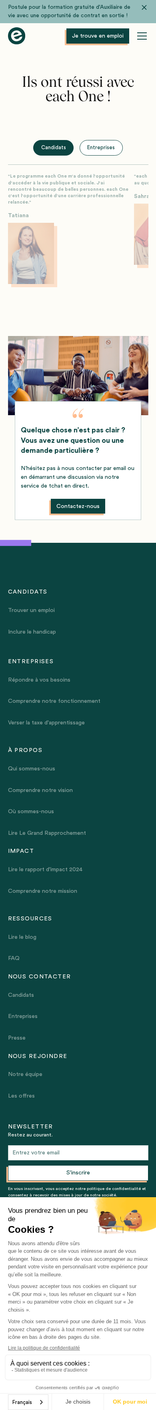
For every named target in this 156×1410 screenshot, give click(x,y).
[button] (140, 36)
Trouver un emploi (31, 610)
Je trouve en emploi (98, 36)
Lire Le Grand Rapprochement (47, 833)
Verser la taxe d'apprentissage (46, 723)
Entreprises (23, 1016)
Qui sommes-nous (31, 769)
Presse (17, 1038)
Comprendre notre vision (40, 790)
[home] (16, 36)
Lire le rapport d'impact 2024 (45, 869)
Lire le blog (22, 937)
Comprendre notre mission (42, 891)
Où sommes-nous (31, 811)
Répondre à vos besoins (39, 680)
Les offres (21, 1096)
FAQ (14, 958)
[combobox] (28, 1402)
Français (22, 1402)
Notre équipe (25, 1074)
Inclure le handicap (32, 632)
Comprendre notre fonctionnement (54, 701)
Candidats (21, 995)
